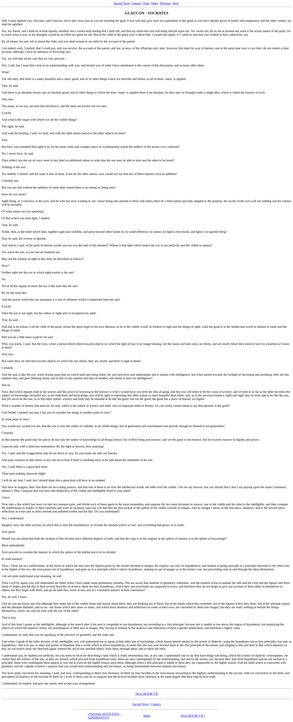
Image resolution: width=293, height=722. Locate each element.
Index (154, 3)
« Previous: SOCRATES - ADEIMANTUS (104, 715)
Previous (165, 3)
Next (175, 3)
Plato (146, 3)
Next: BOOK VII (146, 693)
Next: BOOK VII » (193, 715)
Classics (136, 3)
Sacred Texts (122, 3)
